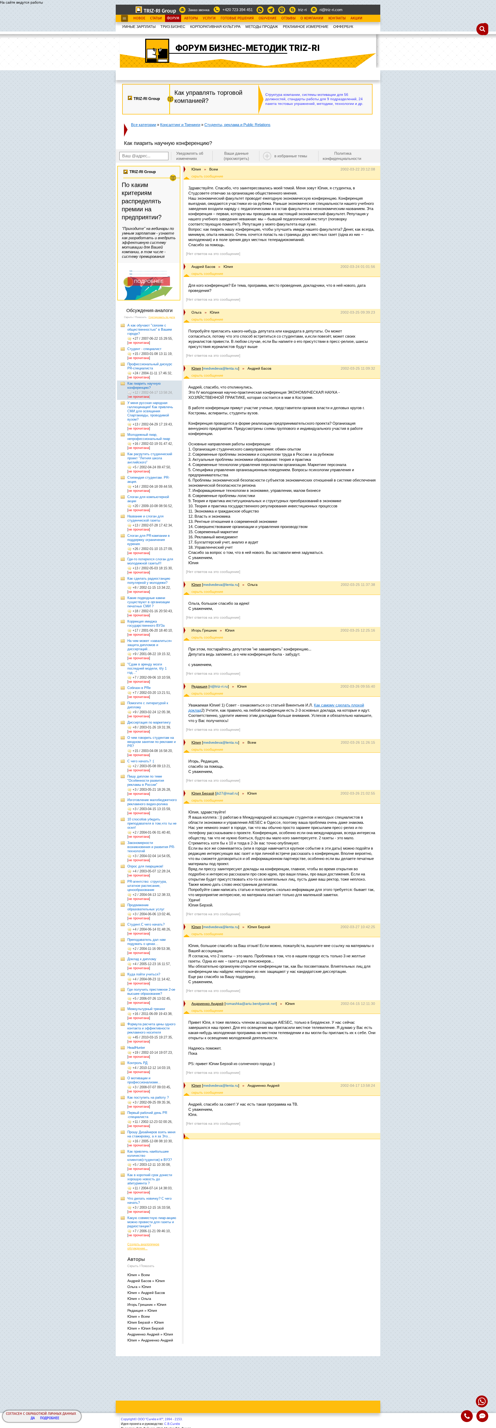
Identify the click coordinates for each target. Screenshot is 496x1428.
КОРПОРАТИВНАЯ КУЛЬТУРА (215, 27)
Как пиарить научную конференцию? (144, 386)
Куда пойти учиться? (143, 974)
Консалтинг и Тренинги (180, 124)
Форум (173, 18)
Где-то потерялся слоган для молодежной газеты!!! (150, 561)
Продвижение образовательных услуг (146, 907)
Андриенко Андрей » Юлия (150, 1334)
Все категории (143, 124)
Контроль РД (137, 1063)
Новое (139, 18)
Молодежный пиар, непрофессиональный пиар (148, 437)
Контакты (337, 18)
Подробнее (49, 1418)
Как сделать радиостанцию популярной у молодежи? (148, 581)
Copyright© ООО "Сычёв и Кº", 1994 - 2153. (152, 1419)
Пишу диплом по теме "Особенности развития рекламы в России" (145, 780)
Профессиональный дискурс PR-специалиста (149, 366)
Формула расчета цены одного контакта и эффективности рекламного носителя (151, 1028)
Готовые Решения (237, 18)
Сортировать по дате (162, 317)
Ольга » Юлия (139, 1287)
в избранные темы (290, 156)
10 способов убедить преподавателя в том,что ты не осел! (151, 823)
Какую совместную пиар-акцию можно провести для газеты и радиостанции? (151, 1222)
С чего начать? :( (140, 761)
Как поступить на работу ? (148, 1097)
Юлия (196, 368)
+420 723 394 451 (237, 9)
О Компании (311, 18)
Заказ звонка (199, 10)
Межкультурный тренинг (146, 1009)
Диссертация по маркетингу (149, 722)
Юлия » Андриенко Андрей (150, 1340)
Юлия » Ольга (139, 1299)
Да (33, 1418)
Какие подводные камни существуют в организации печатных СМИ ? (148, 602)
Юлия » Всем (138, 1275)
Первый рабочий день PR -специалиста (147, 1115)
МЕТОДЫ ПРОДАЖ (261, 27)
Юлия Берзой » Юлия (145, 1322)
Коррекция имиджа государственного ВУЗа (146, 623)
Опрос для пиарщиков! (145, 866)
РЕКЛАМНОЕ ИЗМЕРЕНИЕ (305, 27)
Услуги (209, 18)
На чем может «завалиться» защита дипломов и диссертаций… (149, 645)
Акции (356, 18)
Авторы (191, 18)
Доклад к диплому (141, 959)
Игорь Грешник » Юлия (146, 1304)
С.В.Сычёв (172, 1424)
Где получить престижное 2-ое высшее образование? (151, 992)
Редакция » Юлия (142, 1310)
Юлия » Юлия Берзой (145, 1328)
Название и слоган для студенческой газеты (145, 518)
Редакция (199, 686)
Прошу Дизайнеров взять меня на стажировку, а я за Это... (151, 1134)
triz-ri (302, 9)
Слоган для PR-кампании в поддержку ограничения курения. (148, 540)
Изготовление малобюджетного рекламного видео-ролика (152, 802)
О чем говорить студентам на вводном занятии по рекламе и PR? (151, 742)
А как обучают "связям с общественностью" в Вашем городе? (149, 329)
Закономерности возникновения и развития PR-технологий (151, 847)
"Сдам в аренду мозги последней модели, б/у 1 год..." (147, 668)
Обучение (267, 18)
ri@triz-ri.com (331, 9)
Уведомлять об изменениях (189, 156)
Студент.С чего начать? (146, 924)
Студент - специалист (144, 349)
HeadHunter (136, 1048)
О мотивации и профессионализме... (144, 1080)
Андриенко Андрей (207, 1004)
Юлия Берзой (202, 793)
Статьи (156, 18)
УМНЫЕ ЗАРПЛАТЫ (139, 27)
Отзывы (288, 18)
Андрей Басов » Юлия (146, 1281)
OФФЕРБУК (343, 27)
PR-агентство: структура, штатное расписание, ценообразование (147, 886)
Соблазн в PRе (139, 688)
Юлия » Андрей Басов (146, 1293)
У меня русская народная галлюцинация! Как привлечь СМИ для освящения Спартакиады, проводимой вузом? (150, 411)
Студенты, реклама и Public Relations (237, 124)
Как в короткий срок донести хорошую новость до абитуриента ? (149, 1179)
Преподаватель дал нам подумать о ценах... (146, 942)
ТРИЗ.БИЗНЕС (172, 27)
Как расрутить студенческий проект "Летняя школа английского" (149, 458)
